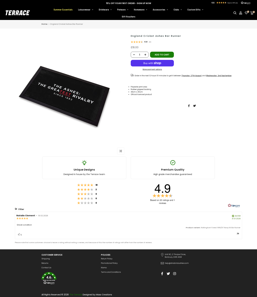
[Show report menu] (238, 234)
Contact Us (46, 267)
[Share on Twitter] (194, 106)
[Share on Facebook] (189, 106)
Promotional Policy (109, 263)
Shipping (45, 258)
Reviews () (141, 42)
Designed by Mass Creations (97, 294)
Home (44, 24)
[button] (69, 278)
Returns (44, 263)
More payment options (152, 69)
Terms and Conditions (111, 272)
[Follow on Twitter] (168, 273)
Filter (21, 209)
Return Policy (106, 258)
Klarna (104, 267)
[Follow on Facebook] (162, 273)
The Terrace (75, 294)
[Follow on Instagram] (174, 273)
